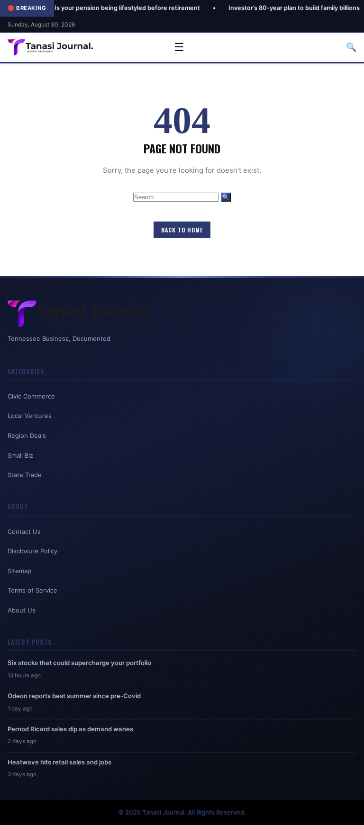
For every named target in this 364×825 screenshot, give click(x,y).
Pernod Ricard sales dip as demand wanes (70, 729)
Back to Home (182, 230)
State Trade (25, 475)
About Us (22, 610)
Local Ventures (30, 415)
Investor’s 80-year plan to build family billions (272, 7)
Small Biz (20, 455)
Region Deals (27, 435)
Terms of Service (32, 590)
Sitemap (19, 571)
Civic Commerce (31, 396)
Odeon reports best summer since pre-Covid (74, 696)
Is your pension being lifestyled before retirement (106, 7)
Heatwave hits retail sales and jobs (59, 762)
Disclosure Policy (32, 551)
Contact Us (24, 531)
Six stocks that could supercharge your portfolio (79, 662)
